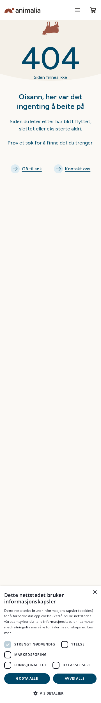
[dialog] (50, 644)
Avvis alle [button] (75, 678)
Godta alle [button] (27, 678)
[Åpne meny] (77, 10)
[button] (50, 693)
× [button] (95, 592)
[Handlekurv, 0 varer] (93, 10)
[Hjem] (22, 10)
